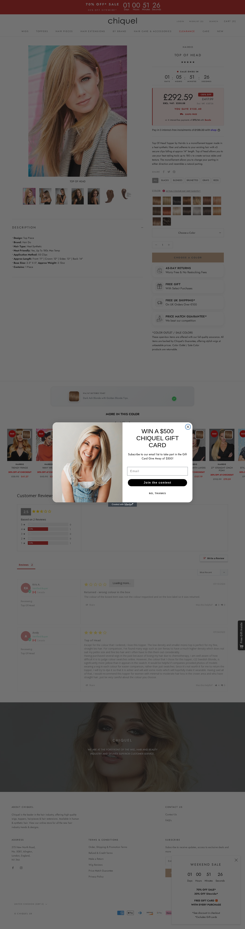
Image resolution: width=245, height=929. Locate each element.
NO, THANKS (157, 493)
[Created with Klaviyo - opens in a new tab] (122, 504)
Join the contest (157, 482)
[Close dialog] (188, 426)
